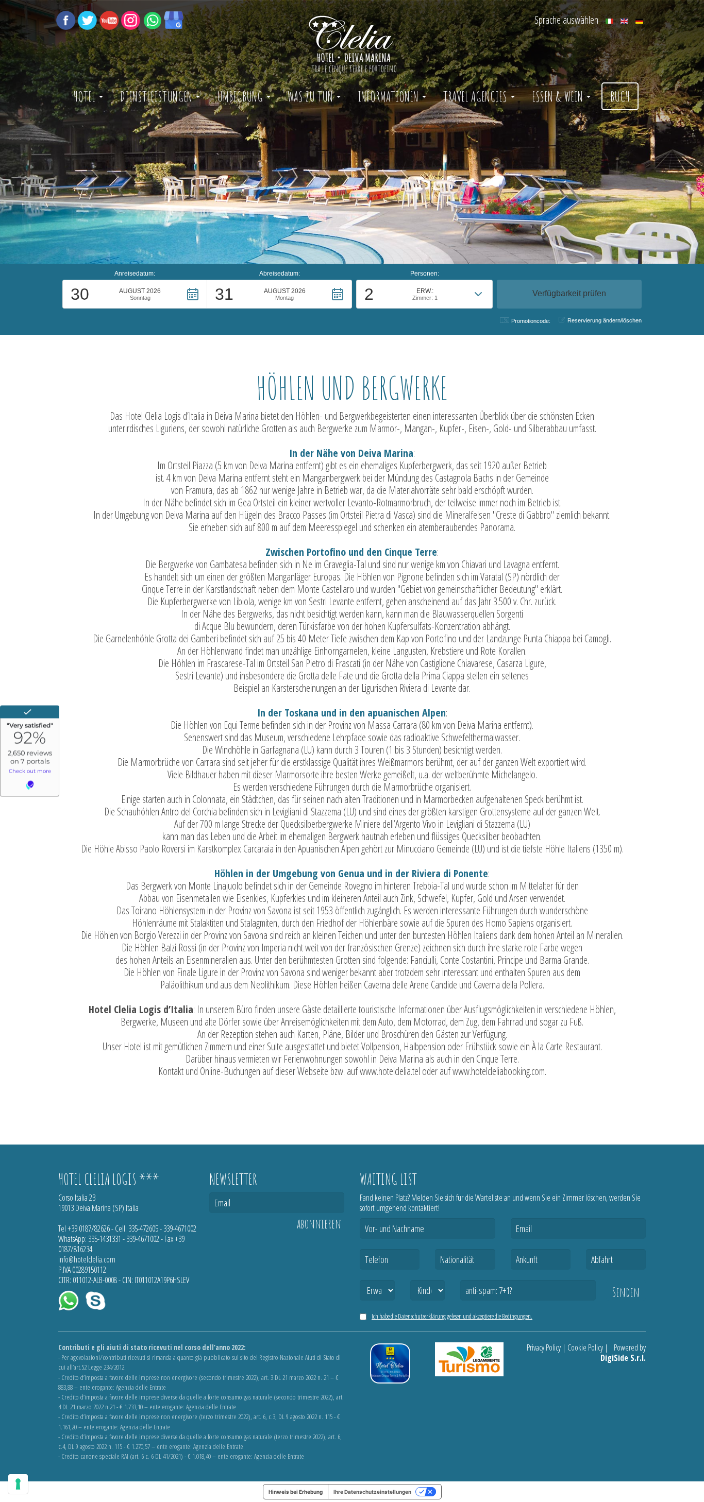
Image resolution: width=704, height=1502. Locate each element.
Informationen (389, 96)
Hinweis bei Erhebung (296, 1492)
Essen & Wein (558, 96)
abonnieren (319, 1224)
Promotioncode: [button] (530, 321)
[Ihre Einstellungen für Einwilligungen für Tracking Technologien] (18, 1484)
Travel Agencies (476, 96)
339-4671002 (179, 1228)
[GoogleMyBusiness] (173, 19)
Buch (620, 96)
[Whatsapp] (152, 19)
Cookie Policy (585, 1347)
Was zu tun (312, 96)
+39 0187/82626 (89, 1228)
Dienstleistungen (157, 96)
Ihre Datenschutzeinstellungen (372, 1492)
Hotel (85, 96)
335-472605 (143, 1228)
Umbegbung (241, 96)
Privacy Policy (544, 1347)
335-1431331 (104, 1238)
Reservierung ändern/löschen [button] (604, 320)
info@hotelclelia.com (86, 1259)
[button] (134, 294)
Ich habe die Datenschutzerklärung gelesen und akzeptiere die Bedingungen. (452, 1316)
